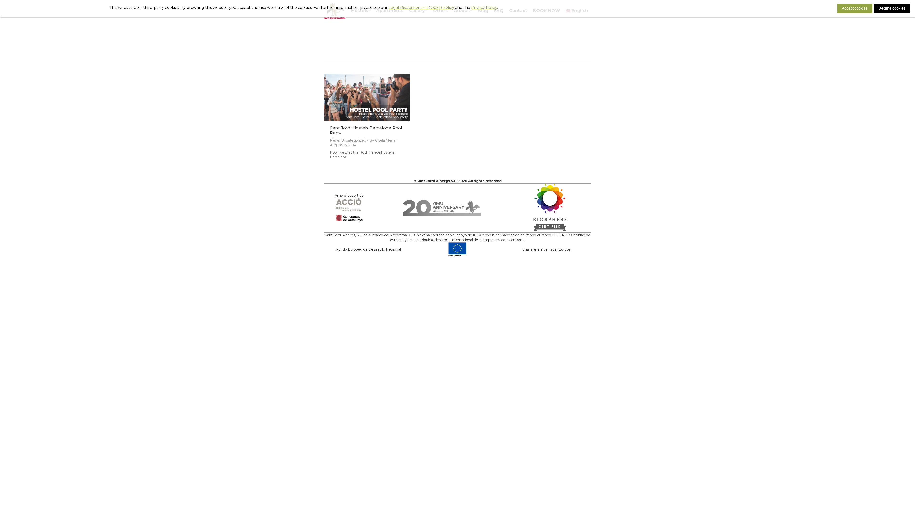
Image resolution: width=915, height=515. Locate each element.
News (335, 140)
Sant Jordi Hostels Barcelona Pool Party (366, 130)
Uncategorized (353, 140)
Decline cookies (891, 8)
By (382, 140)
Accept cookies (855, 8)
